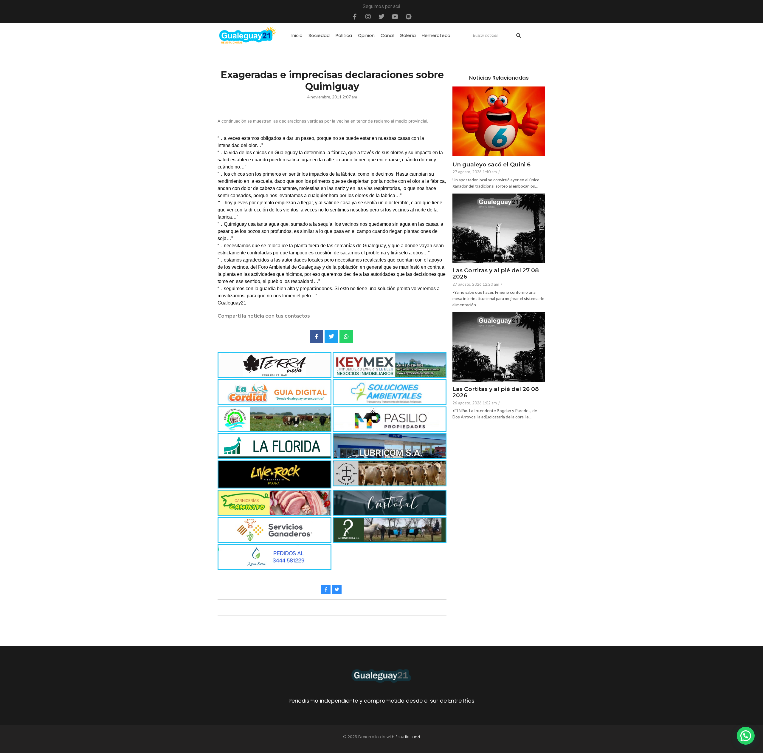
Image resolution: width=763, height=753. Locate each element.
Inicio (297, 35)
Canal (387, 35)
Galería (408, 35)
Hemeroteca (436, 35)
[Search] (518, 35)
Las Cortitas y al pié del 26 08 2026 (495, 392)
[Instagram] (368, 17)
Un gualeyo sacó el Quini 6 (491, 165)
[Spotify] (408, 17)
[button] (746, 736)
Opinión (366, 35)
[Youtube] (395, 17)
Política (344, 35)
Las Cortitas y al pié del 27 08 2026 (495, 274)
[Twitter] (381, 17)
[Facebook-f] (355, 17)
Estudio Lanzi (408, 737)
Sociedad (319, 35)
